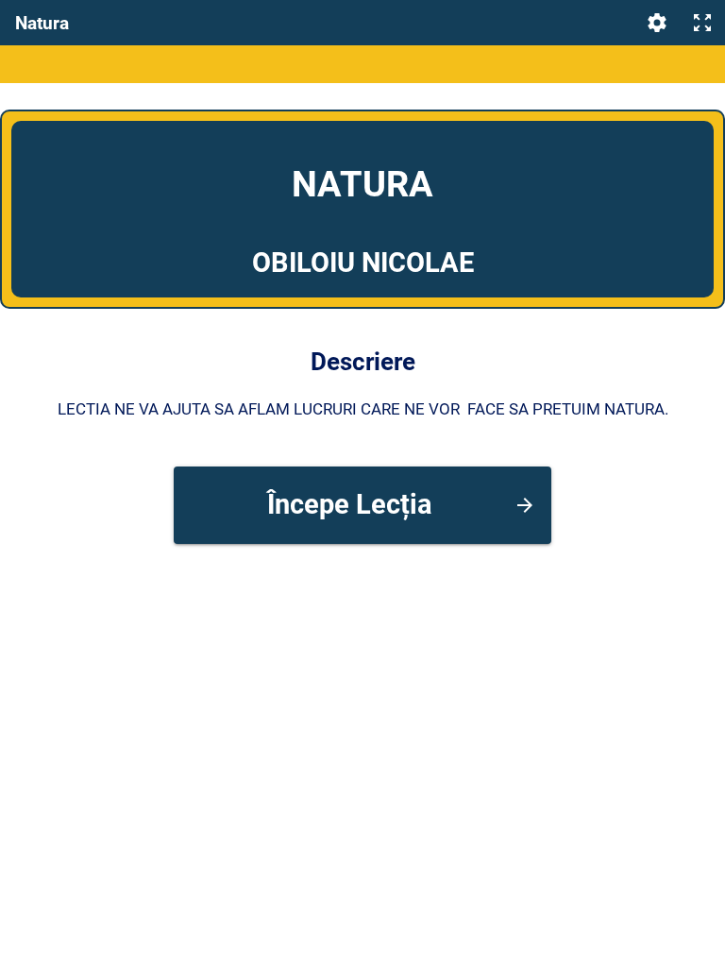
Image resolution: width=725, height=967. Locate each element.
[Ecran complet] (702, 22)
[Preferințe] (657, 22)
